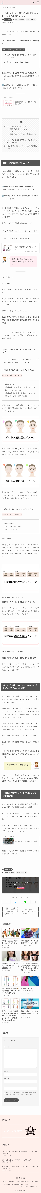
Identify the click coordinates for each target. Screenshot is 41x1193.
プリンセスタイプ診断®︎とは (29, 1186)
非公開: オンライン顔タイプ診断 (26, 841)
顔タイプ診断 (7, 19)
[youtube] (22, 1178)
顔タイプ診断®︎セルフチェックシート (25, 248)
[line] (19, 1178)
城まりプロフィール (32, 1181)
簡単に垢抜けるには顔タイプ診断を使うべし (26, 103)
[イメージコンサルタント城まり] (2, 2)
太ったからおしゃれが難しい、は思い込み (16, 1161)
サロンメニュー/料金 (8, 1181)
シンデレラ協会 (25, 1184)
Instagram (17, 1184)
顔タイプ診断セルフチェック (17, 126)
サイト (6, 1086)
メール (7, 1078)
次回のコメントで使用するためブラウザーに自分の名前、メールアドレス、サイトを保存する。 (21, 1093)
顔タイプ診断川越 (31, 19)
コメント (7, 1047)
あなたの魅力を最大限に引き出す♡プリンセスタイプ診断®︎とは (20, 1153)
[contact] (24, 1178)
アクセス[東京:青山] (20, 1181)
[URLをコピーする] (35, 902)
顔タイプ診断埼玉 (19, 19)
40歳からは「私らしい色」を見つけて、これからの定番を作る (20, 1168)
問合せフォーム (8, 1184)
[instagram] (17, 1178)
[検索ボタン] (33, 2)
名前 (6, 1071)
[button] (6, 902)
